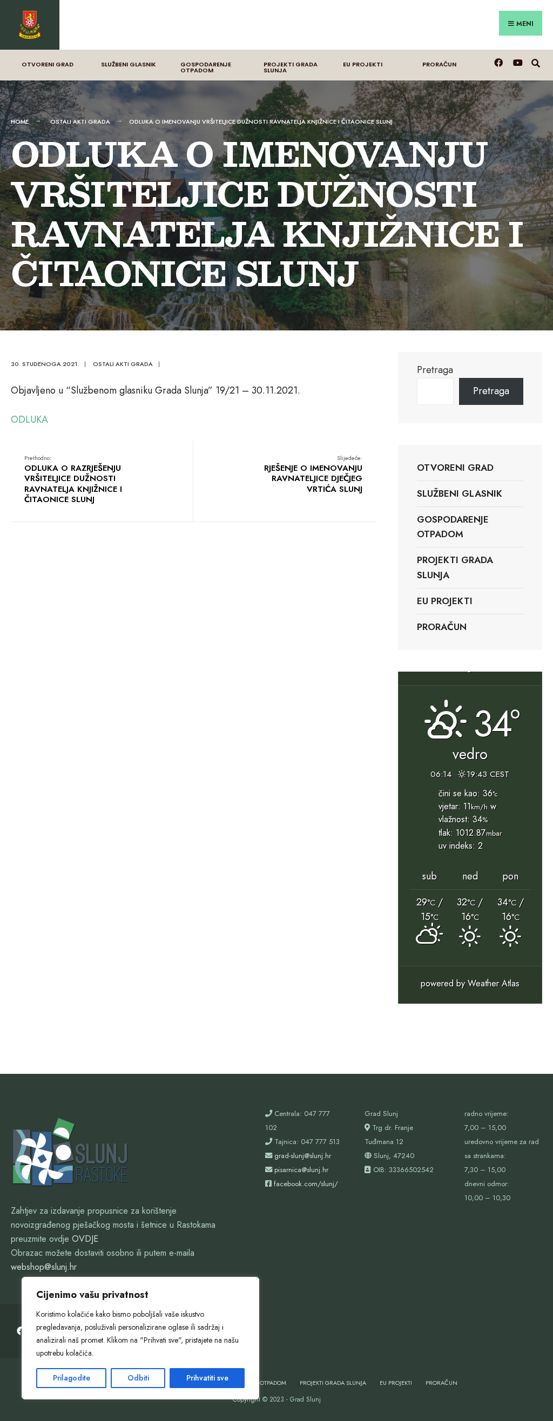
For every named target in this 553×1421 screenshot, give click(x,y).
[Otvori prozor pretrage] (535, 62)
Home (20, 121)
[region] (140, 1338)
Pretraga (435, 370)
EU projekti (362, 64)
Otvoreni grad (47, 64)
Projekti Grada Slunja (291, 67)
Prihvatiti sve (207, 1377)
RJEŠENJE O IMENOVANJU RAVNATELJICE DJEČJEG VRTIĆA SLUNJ (313, 474)
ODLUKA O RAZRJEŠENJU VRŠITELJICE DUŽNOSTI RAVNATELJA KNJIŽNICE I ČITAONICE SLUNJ (73, 479)
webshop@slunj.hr (44, 1267)
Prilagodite (71, 1377)
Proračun (439, 64)
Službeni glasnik (128, 64)
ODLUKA (29, 419)
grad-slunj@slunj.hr (302, 1156)
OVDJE (85, 1239)
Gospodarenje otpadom (205, 67)
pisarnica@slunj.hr (301, 1170)
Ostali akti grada (80, 121)
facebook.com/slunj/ (306, 1184)
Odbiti (138, 1377)
